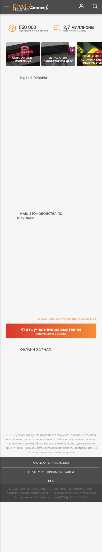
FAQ (51, 481)
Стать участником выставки (51, 472)
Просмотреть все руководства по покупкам (65, 318)
